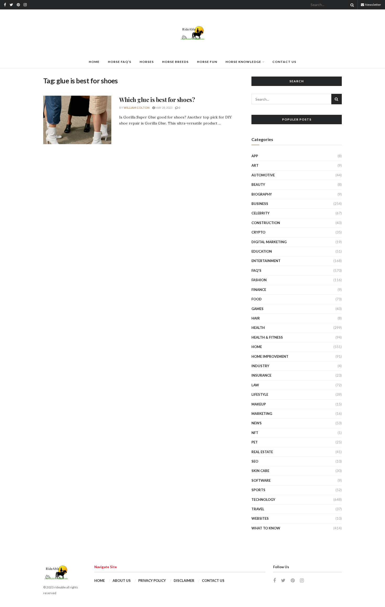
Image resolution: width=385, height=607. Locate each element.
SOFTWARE (261, 480)
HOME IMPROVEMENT (269, 356)
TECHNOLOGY (263, 499)
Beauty (258, 184)
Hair (255, 318)
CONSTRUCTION (265, 223)
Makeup (258, 404)
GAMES (257, 309)
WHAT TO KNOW (265, 528)
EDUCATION (261, 251)
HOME (94, 62)
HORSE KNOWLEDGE (243, 62)
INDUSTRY (260, 366)
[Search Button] (351, 4)
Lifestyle (259, 394)
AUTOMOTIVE (263, 175)
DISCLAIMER (184, 580)
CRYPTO (258, 232)
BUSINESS (259, 204)
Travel (257, 509)
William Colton (137, 107)
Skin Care (260, 471)
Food (256, 299)
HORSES (147, 62)
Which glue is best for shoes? (157, 100)
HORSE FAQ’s (119, 62)
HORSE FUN (207, 62)
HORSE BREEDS (175, 62)
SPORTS (258, 490)
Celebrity (260, 213)
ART (254, 165)
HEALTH (258, 328)
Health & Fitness (267, 337)
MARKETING (261, 413)
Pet (254, 442)
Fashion (259, 280)
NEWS (256, 423)
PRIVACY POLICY (152, 580)
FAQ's (256, 270)
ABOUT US (122, 580)
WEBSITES (260, 518)
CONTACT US (284, 62)
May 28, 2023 (163, 107)
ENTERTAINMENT (265, 261)
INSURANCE (261, 375)
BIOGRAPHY (261, 194)
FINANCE (258, 290)
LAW (255, 385)
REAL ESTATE (262, 452)
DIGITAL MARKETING (269, 242)
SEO (254, 461)
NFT (254, 433)
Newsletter (373, 5)
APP (254, 156)
